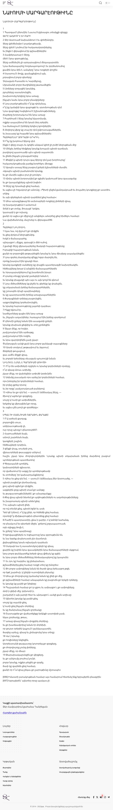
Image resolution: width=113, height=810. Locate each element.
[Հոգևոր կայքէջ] (10, 3)
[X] (97, 797)
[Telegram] (108, 797)
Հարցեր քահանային (15, 712)
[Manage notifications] (102, 795)
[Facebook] (93, 797)
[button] (5, 3)
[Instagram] (105, 797)
